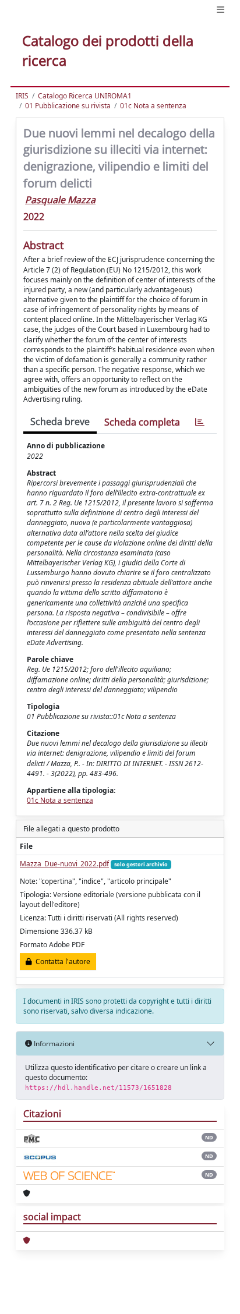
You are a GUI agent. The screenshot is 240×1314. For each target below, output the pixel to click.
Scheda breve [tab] (60, 421)
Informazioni (53, 1044)
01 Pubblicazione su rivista (68, 106)
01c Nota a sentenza (153, 106)
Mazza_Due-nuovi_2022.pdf (64, 864)
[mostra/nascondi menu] (220, 9)
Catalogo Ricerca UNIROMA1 (85, 96)
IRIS (22, 96)
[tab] (200, 422)
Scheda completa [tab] (142, 422)
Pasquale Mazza (60, 199)
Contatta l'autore (61, 961)
